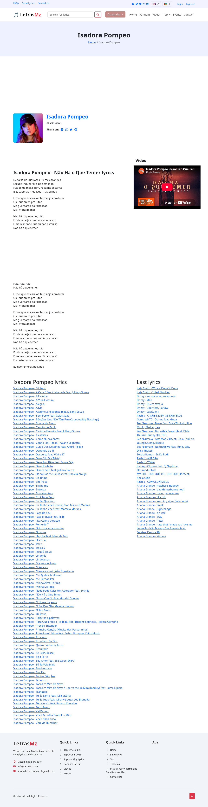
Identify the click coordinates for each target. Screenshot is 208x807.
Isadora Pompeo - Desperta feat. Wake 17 (39, 454)
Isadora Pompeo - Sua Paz (29, 672)
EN (158, 3)
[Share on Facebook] (62, 129)
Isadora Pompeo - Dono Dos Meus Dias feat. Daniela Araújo (50, 474)
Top (166, 14)
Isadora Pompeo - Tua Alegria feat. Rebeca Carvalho (45, 703)
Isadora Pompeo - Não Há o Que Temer (37, 594)
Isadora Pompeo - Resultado (30, 649)
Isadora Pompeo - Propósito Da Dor (35, 641)
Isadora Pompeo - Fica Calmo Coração (36, 520)
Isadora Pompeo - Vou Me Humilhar (35, 723)
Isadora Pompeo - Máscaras (30, 567)
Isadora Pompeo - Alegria (29, 404)
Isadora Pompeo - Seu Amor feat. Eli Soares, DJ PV (43, 660)
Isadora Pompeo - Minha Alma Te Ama (36, 583)
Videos (156, 14)
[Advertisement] (104, 87)
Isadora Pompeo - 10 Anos (29, 388)
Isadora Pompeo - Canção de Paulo (34, 427)
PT (168, 3)
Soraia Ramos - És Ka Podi (153, 454)
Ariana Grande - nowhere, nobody (158, 485)
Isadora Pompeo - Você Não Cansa (34, 719)
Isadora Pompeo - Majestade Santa (34, 563)
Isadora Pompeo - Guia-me (29, 532)
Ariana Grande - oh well (151, 513)
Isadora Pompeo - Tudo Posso (31, 707)
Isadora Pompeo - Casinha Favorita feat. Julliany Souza (46, 431)
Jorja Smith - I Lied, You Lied (153, 392)
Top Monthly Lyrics (74, 759)
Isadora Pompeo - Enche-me (30, 485)
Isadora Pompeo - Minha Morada (33, 587)
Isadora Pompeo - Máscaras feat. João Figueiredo (43, 571)
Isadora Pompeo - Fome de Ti (31, 524)
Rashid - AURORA (147, 458)
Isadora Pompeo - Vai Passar (31, 711)
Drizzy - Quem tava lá (150, 404)
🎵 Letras (27, 15)
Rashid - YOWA (146, 462)
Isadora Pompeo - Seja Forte (30, 657)
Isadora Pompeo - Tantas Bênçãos (34, 676)
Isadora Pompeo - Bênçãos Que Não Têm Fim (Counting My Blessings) (56, 419)
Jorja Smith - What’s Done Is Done (157, 388)
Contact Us (43, 3)
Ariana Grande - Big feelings (154, 509)
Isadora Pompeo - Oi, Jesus (29, 614)
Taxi (112, 759)
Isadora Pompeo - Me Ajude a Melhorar (37, 575)
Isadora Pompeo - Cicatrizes (30, 435)
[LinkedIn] (140, 4)
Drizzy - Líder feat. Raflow (152, 408)
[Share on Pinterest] (75, 129)
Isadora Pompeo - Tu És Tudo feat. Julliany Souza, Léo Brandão (51, 699)
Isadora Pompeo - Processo (30, 637)
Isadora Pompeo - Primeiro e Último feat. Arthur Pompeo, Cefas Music (56, 633)
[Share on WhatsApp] (66, 129)
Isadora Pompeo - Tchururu (30, 680)
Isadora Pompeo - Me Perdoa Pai (33, 579)
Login (180, 4)
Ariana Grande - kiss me (151, 536)
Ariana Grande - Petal (150, 520)
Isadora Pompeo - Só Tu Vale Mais (34, 664)
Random (144, 14)
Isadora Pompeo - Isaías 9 (29, 548)
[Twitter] (137, 4)
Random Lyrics (72, 764)
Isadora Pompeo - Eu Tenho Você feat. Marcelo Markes (47, 509)
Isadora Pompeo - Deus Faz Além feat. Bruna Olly (43, 462)
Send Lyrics (28, 3)
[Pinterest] (147, 4)
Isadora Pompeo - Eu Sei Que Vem (34, 501)
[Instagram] (144, 4)
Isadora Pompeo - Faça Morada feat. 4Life (39, 516)
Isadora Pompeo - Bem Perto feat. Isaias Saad (41, 415)
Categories (114, 14)
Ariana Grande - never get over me (158, 493)
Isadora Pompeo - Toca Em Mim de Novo (38, 684)
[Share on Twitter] (71, 129)
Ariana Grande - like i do (151, 497)
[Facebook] (133, 4)
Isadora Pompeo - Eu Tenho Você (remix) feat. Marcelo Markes (51, 505)
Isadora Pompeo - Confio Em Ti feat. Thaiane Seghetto (46, 443)
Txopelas (115, 764)
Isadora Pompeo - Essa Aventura (33, 493)
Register (190, 4)
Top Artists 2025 (72, 754)
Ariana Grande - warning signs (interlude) (162, 501)
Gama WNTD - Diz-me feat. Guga (157, 419)
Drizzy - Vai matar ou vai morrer (156, 396)
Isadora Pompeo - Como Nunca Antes (36, 439)
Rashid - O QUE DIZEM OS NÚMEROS (159, 415)
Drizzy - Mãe (144, 400)
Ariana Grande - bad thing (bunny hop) (160, 489)
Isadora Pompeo (67, 116)
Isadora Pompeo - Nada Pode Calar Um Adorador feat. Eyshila (51, 590)
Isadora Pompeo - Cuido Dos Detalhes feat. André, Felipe (48, 446)
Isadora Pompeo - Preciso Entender (35, 625)
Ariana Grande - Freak (150, 505)
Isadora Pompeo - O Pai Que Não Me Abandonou (43, 606)
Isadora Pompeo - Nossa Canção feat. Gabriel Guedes (46, 598)
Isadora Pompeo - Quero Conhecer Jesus (38, 645)
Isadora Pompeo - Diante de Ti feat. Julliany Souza (43, 470)
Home (133, 14)
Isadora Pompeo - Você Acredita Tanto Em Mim (42, 715)
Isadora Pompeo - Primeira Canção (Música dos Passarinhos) (50, 629)
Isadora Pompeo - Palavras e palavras (36, 618)
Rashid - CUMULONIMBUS (153, 481)
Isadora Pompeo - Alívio (27, 408)
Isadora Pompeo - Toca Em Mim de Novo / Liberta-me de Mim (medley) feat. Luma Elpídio (68, 688)
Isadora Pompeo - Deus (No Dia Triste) (36, 458)
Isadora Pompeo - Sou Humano (32, 668)
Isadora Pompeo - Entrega (29, 489)
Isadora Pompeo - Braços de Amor (34, 423)
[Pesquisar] (97, 15)
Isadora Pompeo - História (29, 540)
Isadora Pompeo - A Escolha (30, 396)
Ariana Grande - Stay (149, 516)
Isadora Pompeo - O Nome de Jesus (35, 602)
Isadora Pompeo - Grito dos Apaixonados (38, 528)
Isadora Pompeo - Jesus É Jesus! (32, 552)
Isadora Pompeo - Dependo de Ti (33, 450)
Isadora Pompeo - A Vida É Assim (33, 400)
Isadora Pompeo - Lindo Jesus (31, 559)
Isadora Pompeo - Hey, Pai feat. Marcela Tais (40, 536)
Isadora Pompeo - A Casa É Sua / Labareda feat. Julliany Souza (51, 392)
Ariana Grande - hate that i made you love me (164, 524)
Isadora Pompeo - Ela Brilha (30, 478)
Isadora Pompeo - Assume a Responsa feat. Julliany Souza (48, 411)
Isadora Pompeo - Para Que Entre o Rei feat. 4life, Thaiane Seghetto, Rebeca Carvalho (65, 622)
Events (177, 14)
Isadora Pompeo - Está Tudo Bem (33, 497)
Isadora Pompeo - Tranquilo (30, 692)
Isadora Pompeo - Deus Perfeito (33, 466)
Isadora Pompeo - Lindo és (29, 555)
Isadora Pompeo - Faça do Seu (32, 513)
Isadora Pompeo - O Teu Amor (32, 610)
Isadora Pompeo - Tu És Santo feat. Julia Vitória (42, 695)
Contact (188, 14)
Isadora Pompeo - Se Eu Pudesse (33, 653)
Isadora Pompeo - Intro (27, 544)
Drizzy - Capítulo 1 (148, 411)
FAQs (16, 3)
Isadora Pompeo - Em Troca (30, 481)
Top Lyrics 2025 (72, 749)
